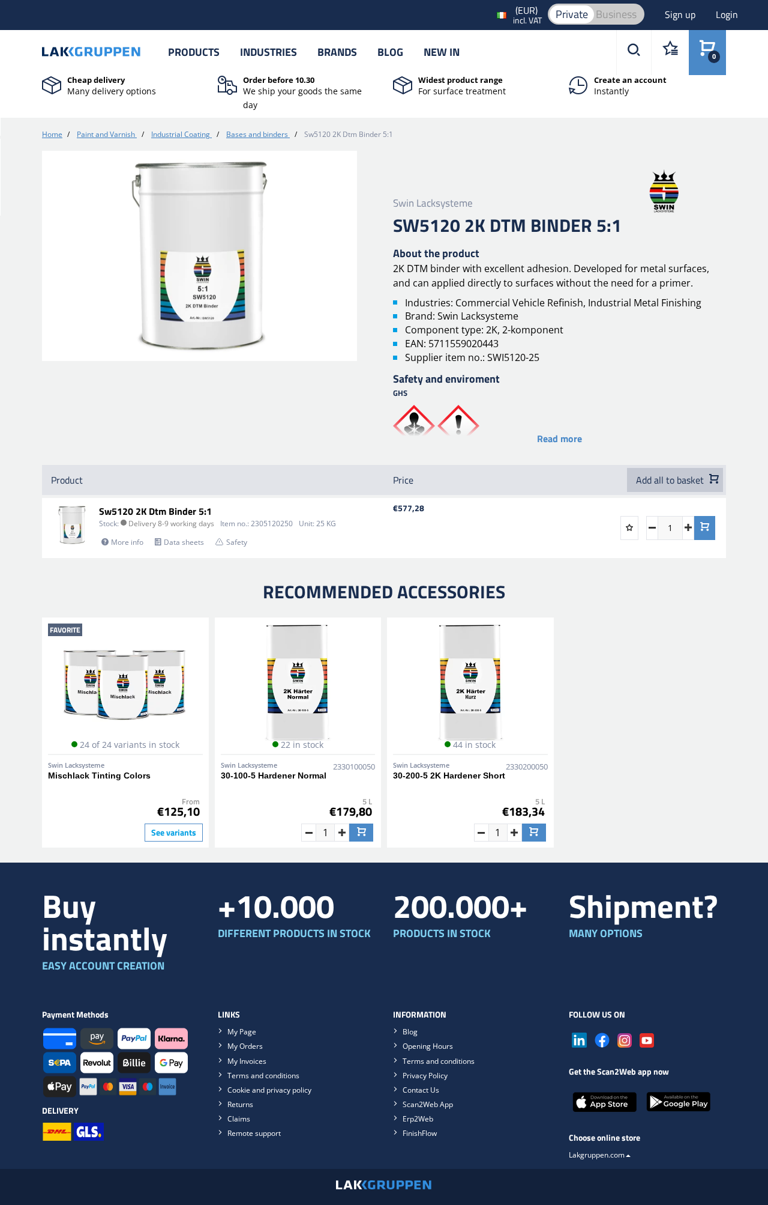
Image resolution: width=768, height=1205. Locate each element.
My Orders (245, 1046)
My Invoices (246, 1061)
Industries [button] (268, 52)
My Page (241, 1032)
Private (572, 14)
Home (52, 134)
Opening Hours (428, 1046)
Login (727, 14)
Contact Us (421, 1090)
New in (442, 52)
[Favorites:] (670, 52)
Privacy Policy (425, 1075)
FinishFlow (420, 1133)
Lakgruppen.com (597, 1155)
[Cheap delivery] (51, 84)
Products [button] (194, 52)
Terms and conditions (263, 1075)
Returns (240, 1104)
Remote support (254, 1133)
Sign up (681, 14)
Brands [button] (337, 52)
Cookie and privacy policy (269, 1090)
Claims (238, 1119)
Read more (559, 438)
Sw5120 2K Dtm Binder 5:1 (155, 511)
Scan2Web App (428, 1104)
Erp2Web (418, 1119)
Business (616, 14)
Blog (390, 52)
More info (127, 542)
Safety (236, 542)
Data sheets (184, 542)
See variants (173, 833)
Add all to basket (671, 480)
